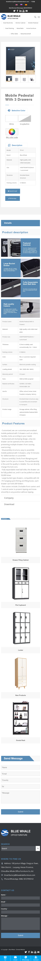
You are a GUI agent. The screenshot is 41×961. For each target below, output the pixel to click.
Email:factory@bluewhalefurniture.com (17, 1)
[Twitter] (14, 11)
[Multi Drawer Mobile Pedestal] (20, 60)
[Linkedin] (20, 11)
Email (3, 902)
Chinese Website (20, 949)
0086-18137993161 (26, 879)
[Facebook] (17, 11)
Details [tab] (8, 222)
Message (4, 916)
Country (4, 909)
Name (4, 895)
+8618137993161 (27, 8)
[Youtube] (23, 11)
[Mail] (26, 11)
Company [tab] (9, 497)
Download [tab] (9, 504)
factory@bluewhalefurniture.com (22, 875)
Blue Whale (12, 949)
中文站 (33, 1)
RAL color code (12, 137)
